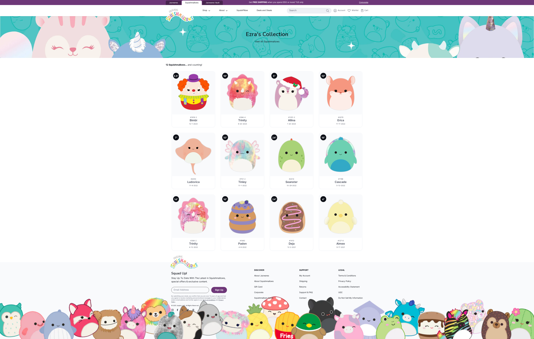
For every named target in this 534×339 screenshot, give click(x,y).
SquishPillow (242, 10)
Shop (204, 10)
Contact (302, 298)
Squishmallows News (263, 298)
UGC (340, 293)
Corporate (363, 3)
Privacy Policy (344, 281)
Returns (302, 287)
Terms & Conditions (209, 300)
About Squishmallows (264, 281)
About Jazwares (261, 276)
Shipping (303, 281)
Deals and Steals (264, 10)
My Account (304, 276)
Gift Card (258, 287)
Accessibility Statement (349, 287)
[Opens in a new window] (172, 310)
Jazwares (173, 3)
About (222, 10)
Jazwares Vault (212, 3)
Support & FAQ (306, 293)
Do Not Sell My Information (350, 298)
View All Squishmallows (267, 42)
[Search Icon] (327, 10)
